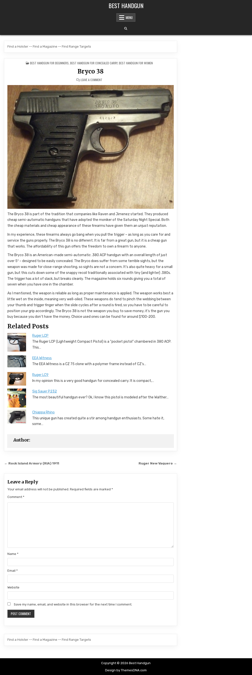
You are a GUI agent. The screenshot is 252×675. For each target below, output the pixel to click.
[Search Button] (126, 28)
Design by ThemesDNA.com (126, 670)
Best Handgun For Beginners (49, 63)
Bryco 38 (91, 71)
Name (12, 554)
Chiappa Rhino (43, 412)
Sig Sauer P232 (44, 391)
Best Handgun (126, 5)
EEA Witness (42, 358)
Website (13, 587)
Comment (15, 497)
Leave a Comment (91, 79)
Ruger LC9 (40, 375)
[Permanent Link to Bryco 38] (90, 147)
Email (12, 570)
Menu (129, 17)
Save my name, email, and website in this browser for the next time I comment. (73, 604)
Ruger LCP (40, 336)
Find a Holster (17, 46)
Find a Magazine (45, 46)
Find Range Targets (76, 46)
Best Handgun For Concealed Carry (93, 63)
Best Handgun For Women (136, 63)
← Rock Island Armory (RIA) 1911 (31, 463)
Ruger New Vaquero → (158, 463)
